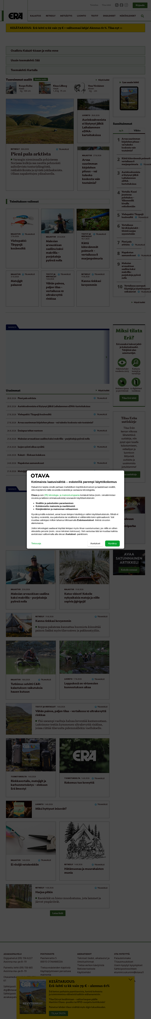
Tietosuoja (36, 543)
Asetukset (95, 543)
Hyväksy (112, 543)
